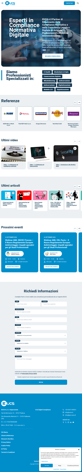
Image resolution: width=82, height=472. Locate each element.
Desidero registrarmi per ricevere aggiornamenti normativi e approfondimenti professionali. (40, 377)
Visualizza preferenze (73, 465)
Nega (59, 465)
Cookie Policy (56, 469)
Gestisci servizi (44, 461)
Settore (18, 348)
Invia (41, 382)
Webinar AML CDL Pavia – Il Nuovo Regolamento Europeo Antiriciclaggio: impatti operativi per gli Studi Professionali (58, 244)
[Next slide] (79, 102)
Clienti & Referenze (7, 435)
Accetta (47, 465)
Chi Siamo (4, 432)
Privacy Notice (63, 469)
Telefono (18, 324)
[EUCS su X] (65, 422)
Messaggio (18, 356)
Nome (17, 301)
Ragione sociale (19, 309)
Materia (17, 340)
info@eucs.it (69, 412)
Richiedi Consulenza (52, 56)
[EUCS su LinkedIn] (70, 422)
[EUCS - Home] (10, 3)
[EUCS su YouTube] (73, 422)
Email (17, 317)
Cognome (44, 301)
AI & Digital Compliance (43, 410)
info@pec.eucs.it (70, 415)
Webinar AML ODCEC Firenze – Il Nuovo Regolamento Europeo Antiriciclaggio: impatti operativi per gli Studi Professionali (19, 244)
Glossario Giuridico (7, 439)
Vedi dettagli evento (13, 266)
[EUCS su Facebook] (63, 422)
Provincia (18, 332)
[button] (79, 449)
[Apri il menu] (2, 3)
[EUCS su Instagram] (68, 422)
